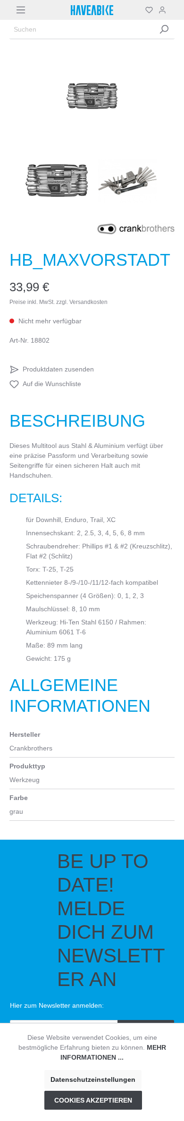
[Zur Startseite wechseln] (92, 10)
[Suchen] (164, 29)
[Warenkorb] (172, 9)
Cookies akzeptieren (93, 1100)
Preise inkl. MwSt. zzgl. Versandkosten (58, 302)
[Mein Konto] (162, 10)
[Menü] (20, 10)
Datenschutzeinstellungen (92, 1079)
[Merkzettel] (149, 10)
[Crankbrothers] (136, 228)
